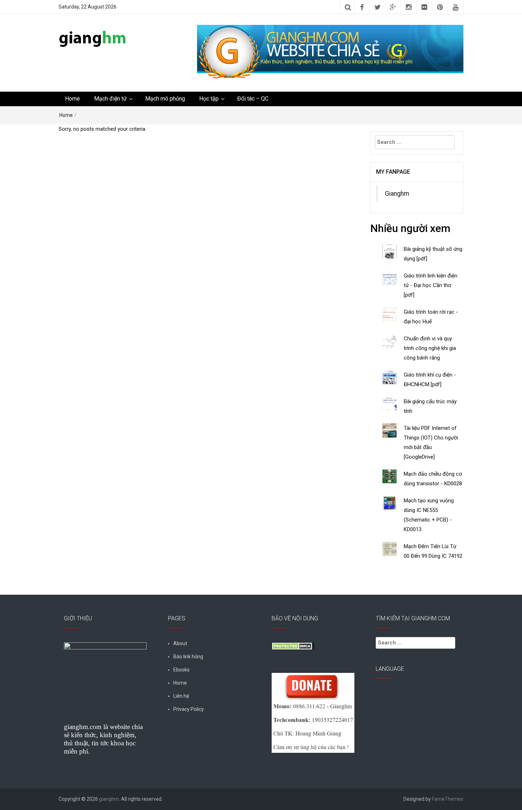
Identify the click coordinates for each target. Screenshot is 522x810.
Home (72, 98)
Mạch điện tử (110, 98)
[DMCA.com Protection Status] (293, 645)
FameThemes (447, 799)
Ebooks (181, 670)
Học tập (209, 98)
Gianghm (397, 193)
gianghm (109, 799)
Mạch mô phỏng (165, 98)
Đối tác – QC (252, 98)
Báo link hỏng (188, 656)
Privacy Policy (188, 709)
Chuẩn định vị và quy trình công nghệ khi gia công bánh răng (430, 348)
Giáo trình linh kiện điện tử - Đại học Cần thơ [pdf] (430, 285)
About (180, 643)
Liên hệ (181, 696)
